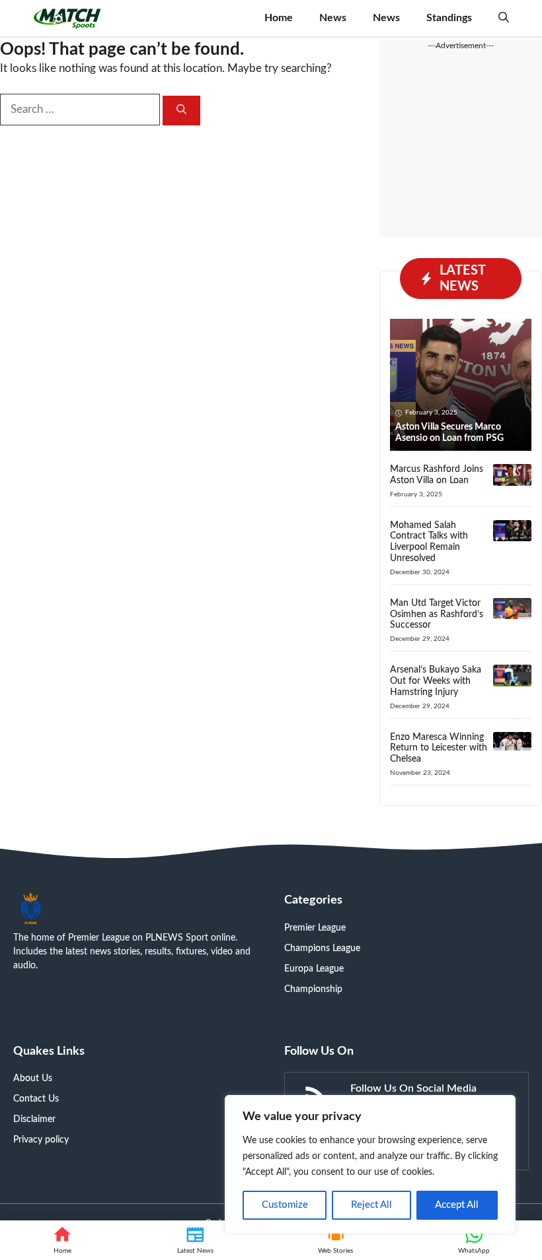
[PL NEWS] (67, 18)
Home (278, 18)
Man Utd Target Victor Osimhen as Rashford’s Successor (436, 614)
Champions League (322, 948)
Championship (313, 989)
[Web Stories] (335, 1240)
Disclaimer (34, 1119)
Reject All (371, 1205)
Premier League (315, 928)
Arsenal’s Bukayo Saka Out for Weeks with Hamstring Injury (435, 681)
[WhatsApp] (474, 1240)
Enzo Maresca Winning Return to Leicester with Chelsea (438, 748)
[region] (370, 1164)
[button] (503, 18)
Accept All (457, 1205)
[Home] (62, 1240)
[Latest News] (195, 1240)
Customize (285, 1205)
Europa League (314, 969)
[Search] (181, 110)
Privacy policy (41, 1139)
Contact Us (36, 1099)
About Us (32, 1078)
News (332, 18)
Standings (449, 18)
